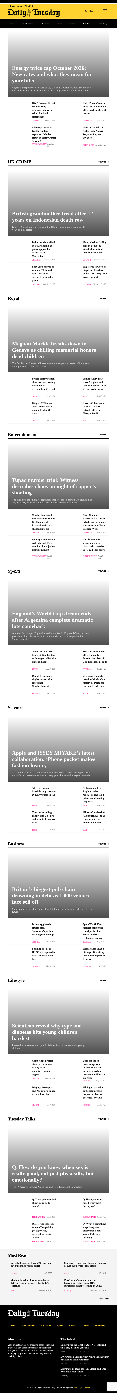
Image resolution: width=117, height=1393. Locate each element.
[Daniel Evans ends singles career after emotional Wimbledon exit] (18, 684)
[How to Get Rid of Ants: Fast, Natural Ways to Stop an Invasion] (69, 135)
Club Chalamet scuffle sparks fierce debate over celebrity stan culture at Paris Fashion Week (94, 522)
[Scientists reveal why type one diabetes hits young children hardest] (58, 1021)
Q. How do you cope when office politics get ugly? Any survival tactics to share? (43, 1230)
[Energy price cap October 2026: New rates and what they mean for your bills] (58, 64)
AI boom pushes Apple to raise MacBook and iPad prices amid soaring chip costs (93, 794)
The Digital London (82, 1388)
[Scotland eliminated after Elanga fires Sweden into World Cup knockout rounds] (69, 659)
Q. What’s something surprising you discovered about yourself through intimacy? (94, 1230)
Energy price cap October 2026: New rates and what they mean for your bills (52, 74)
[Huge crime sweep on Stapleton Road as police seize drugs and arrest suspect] (69, 275)
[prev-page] (101, 1298)
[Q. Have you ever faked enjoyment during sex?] (69, 1207)
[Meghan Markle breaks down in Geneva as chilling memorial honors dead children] (58, 339)
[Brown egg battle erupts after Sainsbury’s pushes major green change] (18, 932)
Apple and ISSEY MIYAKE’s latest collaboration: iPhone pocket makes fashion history (53, 759)
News (66, 1273)
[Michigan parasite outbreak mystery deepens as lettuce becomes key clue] (69, 1095)
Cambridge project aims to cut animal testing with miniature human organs (42, 1067)
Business (36, 942)
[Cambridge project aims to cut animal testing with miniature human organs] (18, 1069)
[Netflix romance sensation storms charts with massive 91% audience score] (69, 547)
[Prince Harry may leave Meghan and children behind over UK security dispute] (69, 387)
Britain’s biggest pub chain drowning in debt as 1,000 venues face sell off (50, 895)
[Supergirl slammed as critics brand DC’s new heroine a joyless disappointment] (18, 547)
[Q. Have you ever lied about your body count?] (18, 1207)
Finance (36, 121)
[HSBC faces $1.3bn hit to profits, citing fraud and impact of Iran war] (69, 957)
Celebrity (87, 121)
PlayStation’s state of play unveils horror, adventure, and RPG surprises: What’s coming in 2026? (83, 1283)
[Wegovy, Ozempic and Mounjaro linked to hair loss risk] (18, 1095)
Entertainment (39, 144)
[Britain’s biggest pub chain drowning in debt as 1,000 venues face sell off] (58, 885)
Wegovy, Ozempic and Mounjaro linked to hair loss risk (44, 1091)
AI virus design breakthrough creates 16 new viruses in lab (44, 791)
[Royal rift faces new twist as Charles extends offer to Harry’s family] (69, 411)
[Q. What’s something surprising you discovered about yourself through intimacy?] (69, 1232)
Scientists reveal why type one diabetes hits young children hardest (46, 1032)
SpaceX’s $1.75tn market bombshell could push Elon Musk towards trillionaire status (93, 931)
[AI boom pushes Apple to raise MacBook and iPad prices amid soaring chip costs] (69, 796)
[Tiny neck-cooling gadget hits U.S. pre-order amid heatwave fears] (18, 820)
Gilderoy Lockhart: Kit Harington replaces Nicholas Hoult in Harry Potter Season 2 (44, 134)
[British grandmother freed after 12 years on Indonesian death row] (58, 203)
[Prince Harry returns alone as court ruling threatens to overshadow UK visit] (18, 387)
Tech (34, 806)
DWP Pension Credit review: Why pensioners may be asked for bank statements (43, 110)
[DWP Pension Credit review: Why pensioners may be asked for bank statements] (18, 111)
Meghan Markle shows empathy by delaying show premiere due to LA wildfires (30, 1283)
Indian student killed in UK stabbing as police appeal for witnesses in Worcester (43, 249)
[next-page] (106, 1298)
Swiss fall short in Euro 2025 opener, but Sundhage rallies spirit (31, 1264)
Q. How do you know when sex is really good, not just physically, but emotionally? (53, 1173)
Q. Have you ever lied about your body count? (44, 1203)
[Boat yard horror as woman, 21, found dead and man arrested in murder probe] (18, 275)
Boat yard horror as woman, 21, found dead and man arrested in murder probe (43, 273)
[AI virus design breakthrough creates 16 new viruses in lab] (18, 796)
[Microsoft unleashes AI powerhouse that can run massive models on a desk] (69, 820)
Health (35, 1078)
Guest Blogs (88, 145)
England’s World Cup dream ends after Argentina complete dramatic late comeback (52, 620)
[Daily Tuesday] (26, 13)
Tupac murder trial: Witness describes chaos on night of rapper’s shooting (54, 486)
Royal (35, 396)
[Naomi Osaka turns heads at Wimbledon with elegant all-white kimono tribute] (18, 659)
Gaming (67, 1290)
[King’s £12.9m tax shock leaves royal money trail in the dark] (18, 411)
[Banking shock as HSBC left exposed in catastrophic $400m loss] (18, 957)
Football (87, 669)
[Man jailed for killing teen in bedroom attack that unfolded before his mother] (69, 250)
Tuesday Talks (39, 1217)
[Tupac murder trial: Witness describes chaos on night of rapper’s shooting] (58, 476)
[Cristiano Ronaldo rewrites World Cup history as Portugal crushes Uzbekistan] (69, 684)
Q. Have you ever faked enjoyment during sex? (92, 1203)
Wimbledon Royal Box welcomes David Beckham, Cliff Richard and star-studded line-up (43, 522)
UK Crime (36, 260)
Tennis (35, 669)
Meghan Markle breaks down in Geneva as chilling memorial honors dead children (54, 350)
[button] (90, 11)
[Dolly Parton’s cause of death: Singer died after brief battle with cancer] (69, 111)
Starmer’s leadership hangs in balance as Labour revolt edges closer (85, 1264)
